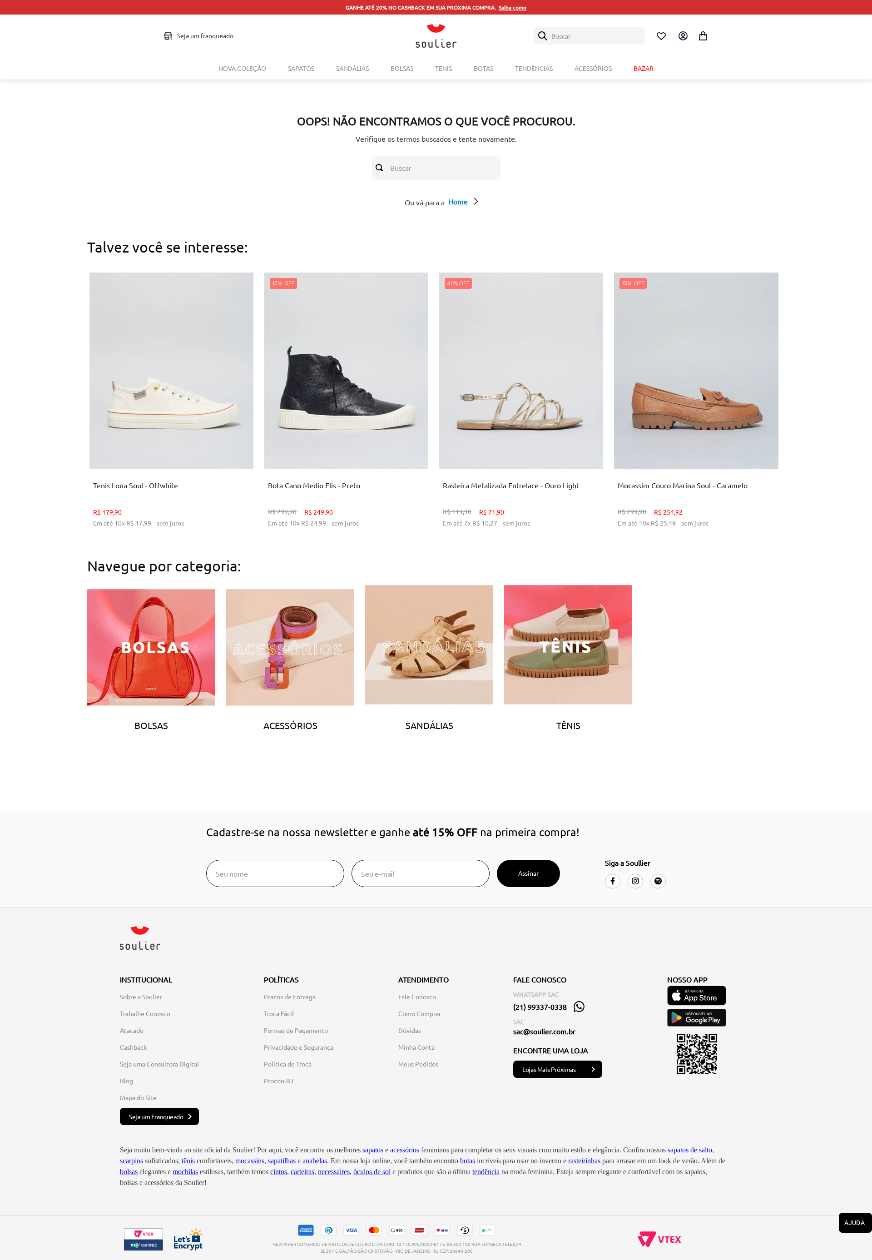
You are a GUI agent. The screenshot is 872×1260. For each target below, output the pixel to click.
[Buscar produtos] (381, 167)
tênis (188, 1161)
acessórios (404, 1150)
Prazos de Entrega (290, 996)
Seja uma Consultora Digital (159, 1064)
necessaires (334, 1172)
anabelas (314, 1161)
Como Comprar (419, 1013)
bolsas (129, 1172)
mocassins (249, 1161)
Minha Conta (416, 1047)
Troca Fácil (279, 1013)
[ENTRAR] (682, 36)
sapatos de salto (690, 1150)
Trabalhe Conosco (145, 1013)
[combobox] (589, 36)
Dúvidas (409, 1030)
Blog (126, 1080)
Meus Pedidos (418, 1064)
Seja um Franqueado (156, 1116)
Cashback (133, 1047)
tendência (486, 1172)
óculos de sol (372, 1172)
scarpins (131, 1161)
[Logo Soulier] (436, 36)
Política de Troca (288, 1064)
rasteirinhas (584, 1161)
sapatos (372, 1150)
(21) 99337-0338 (540, 1006)
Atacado (132, 1030)
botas (467, 1161)
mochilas (185, 1172)
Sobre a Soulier (141, 996)
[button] (164, 446)
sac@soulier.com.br (544, 1031)
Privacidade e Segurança (298, 1047)
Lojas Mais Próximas (548, 1069)
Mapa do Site (138, 1097)
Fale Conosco (417, 996)
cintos (278, 1172)
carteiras (302, 1172)
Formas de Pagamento (296, 1030)
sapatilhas (282, 1161)
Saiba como (512, 7)
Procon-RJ (278, 1080)
